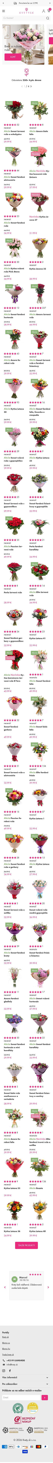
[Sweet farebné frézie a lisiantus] (40, 932)
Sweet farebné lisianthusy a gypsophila (40, 505)
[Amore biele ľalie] (40, 110)
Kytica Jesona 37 (39, 218)
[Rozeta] (40, 1167)
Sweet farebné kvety (14, 954)
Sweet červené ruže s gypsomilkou (14, 505)
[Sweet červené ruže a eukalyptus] (14, 110)
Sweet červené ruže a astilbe (14, 911)
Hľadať (48, 18)
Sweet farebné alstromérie (14, 178)
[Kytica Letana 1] (40, 797)
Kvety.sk (5, 1337)
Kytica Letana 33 (39, 459)
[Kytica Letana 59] (40, 843)
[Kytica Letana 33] (40, 437)
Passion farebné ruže (13, 819)
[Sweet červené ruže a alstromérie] (14, 752)
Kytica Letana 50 (14, 410)
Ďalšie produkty (26, 1245)
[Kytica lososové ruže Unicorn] (40, 156)
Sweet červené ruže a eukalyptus (14, 132)
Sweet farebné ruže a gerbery (14, 865)
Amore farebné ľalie (12, 1140)
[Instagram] (3, 1370)
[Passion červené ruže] (14, 526)
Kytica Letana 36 (12, 1231)
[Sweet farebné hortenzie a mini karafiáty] (14, 1024)
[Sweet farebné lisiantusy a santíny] (40, 1072)
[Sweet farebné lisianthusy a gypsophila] (40, 483)
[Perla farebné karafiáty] (40, 526)
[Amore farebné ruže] (14, 339)
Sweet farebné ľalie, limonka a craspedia (39, 412)
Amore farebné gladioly (11, 1000)
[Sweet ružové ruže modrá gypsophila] (40, 889)
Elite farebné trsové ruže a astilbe (39, 1142)
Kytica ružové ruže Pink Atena (14, 270)
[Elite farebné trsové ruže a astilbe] (40, 1118)
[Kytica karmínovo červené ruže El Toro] (14, 660)
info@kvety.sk (12, 1365)
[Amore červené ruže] (40, 294)
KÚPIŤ (13, 57)
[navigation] (3, 3)
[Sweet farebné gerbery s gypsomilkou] (14, 617)
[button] (5, 1287)
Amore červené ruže (40, 316)
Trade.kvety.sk (8, 1355)
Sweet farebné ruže (14, 224)
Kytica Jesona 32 (37, 269)
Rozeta (39, 1188)
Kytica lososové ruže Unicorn (39, 174)
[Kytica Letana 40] (40, 1210)
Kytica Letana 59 (39, 865)
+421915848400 (16, 1360)
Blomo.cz (6, 1343)
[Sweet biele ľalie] (40, 706)
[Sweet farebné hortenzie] (14, 294)
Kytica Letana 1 (36, 818)
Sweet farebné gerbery (11, 728)
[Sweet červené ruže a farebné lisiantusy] (40, 339)
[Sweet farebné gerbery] (14, 706)
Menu (4, 11)
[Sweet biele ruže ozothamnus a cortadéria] (14, 1072)
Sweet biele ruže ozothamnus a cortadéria (12, 1096)
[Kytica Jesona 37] (40, 202)
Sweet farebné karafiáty (39, 1045)
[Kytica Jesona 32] (40, 248)
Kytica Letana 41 (37, 638)
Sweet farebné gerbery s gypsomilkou (13, 639)
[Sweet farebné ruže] (14, 202)
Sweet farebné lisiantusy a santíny (39, 1094)
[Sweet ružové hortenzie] (40, 978)
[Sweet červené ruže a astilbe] (14, 889)
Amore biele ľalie (38, 132)
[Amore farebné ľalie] (14, 1118)
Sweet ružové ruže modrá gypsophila (38, 911)
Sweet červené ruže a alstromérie (14, 774)
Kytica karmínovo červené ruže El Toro (14, 678)
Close (25, 1378)
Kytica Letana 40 (37, 1231)
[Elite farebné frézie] (40, 752)
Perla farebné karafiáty (36, 548)
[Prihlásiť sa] (43, 11)
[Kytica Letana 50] (14, 388)
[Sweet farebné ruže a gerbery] (14, 843)
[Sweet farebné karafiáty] (40, 1024)
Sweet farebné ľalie (39, 682)
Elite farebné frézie (38, 774)
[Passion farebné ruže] (14, 797)
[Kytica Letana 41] (40, 617)
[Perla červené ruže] (14, 571)
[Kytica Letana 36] (14, 1210)
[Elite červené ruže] (40, 571)
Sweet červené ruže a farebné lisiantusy (39, 363)
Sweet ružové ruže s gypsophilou (14, 459)
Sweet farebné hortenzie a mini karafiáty (14, 1047)
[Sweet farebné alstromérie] (14, 156)
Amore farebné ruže (12, 361)
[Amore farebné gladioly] (14, 978)
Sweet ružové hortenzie (39, 1000)
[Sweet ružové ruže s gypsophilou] (14, 437)
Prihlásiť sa (45, 1397)
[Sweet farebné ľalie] (40, 660)
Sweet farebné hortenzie (14, 316)
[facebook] (10, 1370)
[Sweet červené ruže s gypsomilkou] (14, 483)
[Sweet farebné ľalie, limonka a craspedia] (40, 388)
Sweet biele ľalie (38, 728)
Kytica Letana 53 (12, 1188)
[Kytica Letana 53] (14, 1167)
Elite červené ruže (38, 593)
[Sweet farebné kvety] (14, 932)
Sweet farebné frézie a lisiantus (39, 954)
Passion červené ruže (13, 548)
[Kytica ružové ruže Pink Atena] (14, 248)
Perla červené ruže (13, 592)
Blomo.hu (6, 1349)
